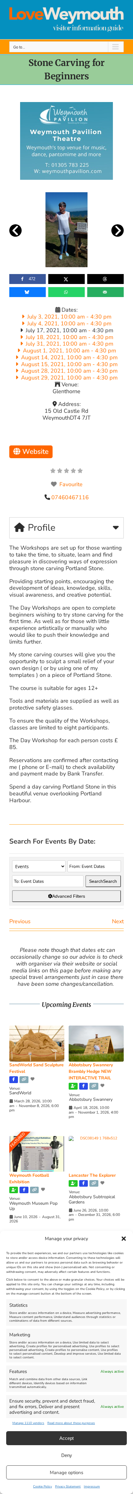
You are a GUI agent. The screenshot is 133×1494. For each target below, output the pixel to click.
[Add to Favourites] (33, 1079)
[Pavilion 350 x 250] (66, 105)
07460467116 (70, 497)
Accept (66, 1438)
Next (118, 921)
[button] (124, 1239)
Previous (20, 921)
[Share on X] (66, 279)
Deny (66, 1455)
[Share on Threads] (105, 279)
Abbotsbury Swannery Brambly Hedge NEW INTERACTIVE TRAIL (91, 1071)
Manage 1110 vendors (28, 1423)
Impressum (92, 1486)
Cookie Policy (42, 1486)
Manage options (66, 1472)
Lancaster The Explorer (92, 1175)
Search (103, 881)
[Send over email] (105, 292)
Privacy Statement (68, 1486)
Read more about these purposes (71, 1423)
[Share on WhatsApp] (66, 292)
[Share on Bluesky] (27, 292)
